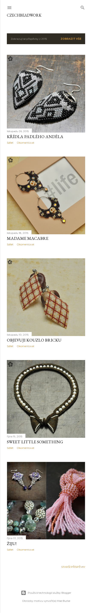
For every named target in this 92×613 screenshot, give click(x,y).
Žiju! (11, 543)
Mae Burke (63, 600)
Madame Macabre (27, 238)
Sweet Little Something (35, 442)
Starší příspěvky (73, 566)
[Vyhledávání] (82, 7)
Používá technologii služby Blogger (49, 592)
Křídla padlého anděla (35, 136)
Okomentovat (25, 142)
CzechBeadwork (24, 15)
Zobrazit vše (71, 38)
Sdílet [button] (10, 142)
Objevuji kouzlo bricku (34, 340)
